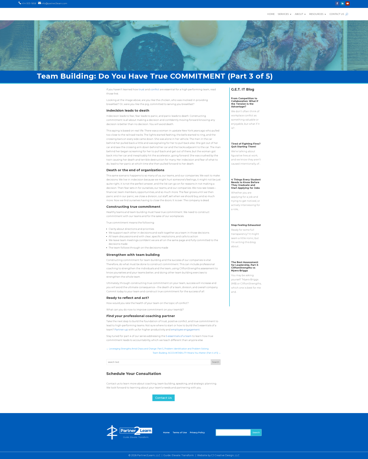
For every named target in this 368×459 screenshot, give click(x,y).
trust (141, 89)
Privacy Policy (197, 432)
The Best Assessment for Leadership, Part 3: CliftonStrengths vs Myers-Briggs (244, 266)
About (299, 14)
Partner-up (121, 329)
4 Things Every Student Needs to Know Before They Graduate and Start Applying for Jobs (246, 183)
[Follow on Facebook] (337, 3)
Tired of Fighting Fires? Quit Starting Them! (245, 145)
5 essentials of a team (179, 336)
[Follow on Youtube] (348, 3)
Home (271, 14)
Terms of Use (180, 432)
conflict (154, 89)
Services (283, 14)
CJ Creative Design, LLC (225, 455)
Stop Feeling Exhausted (246, 225)
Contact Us (336, 14)
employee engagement (185, 329)
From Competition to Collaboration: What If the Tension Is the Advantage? (244, 102)
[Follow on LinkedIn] (342, 3)
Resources (316, 14)
